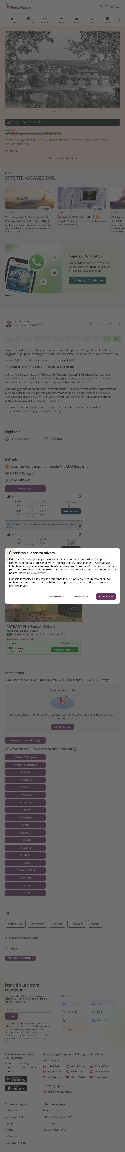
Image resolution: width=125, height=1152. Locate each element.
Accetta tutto (106, 596)
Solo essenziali (56, 596)
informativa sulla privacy (32, 573)
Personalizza (81, 596)
